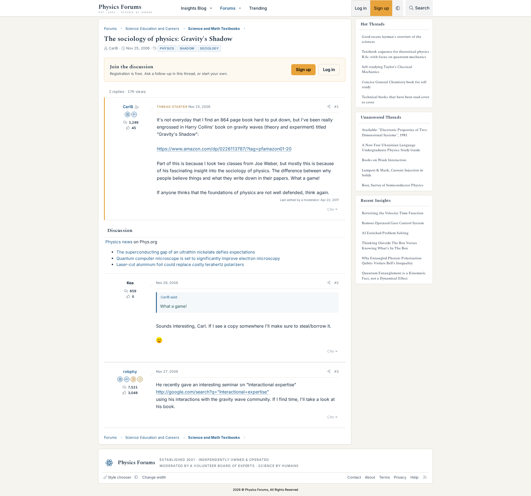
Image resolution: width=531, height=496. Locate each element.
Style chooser (119, 477)
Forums (227, 8)
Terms (384, 477)
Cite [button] (330, 209)
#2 (336, 283)
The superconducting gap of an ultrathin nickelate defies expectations (185, 252)
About (370, 477)
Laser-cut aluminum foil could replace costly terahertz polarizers (180, 264)
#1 (336, 107)
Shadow (187, 48)
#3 (336, 371)
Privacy (400, 477)
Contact (354, 477)
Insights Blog (193, 8)
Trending (258, 8)
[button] (211, 8)
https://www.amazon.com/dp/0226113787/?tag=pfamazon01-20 (224, 149)
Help (414, 477)
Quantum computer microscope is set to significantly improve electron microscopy (198, 258)
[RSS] (425, 477)
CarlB (128, 106)
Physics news (118, 241)
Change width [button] (154, 477)
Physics (167, 48)
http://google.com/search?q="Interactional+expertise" (212, 392)
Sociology (209, 48)
